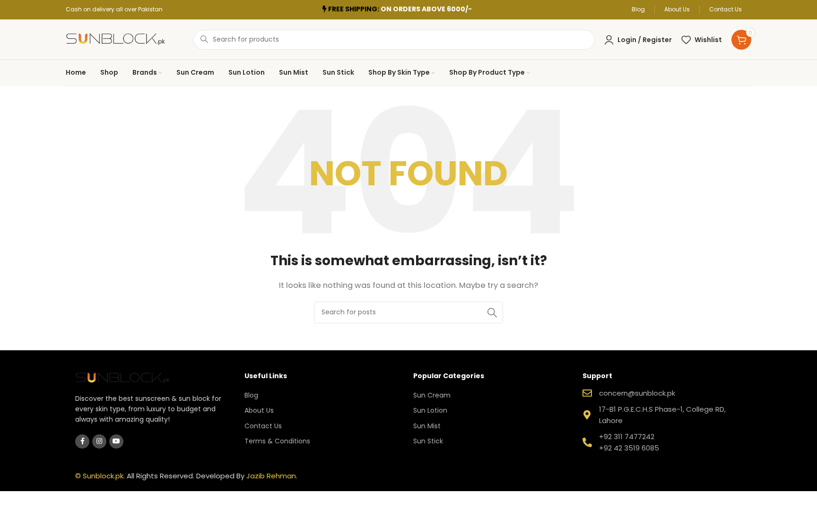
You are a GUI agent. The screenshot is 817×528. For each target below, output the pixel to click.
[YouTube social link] (116, 441)
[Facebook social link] (82, 441)
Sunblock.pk (103, 476)
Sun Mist (427, 426)
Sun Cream (432, 395)
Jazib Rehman (271, 476)
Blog (251, 395)
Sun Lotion (430, 410)
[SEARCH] (492, 312)
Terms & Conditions (277, 441)
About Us (259, 410)
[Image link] (122, 377)
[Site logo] (115, 39)
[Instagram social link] (99, 441)
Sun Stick (428, 441)
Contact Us (263, 426)
